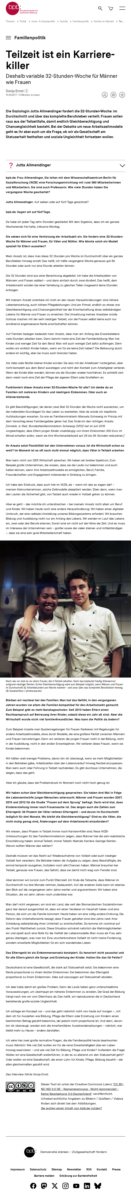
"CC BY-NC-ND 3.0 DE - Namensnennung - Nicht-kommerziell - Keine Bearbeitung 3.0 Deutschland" (82, 1089)
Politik (23, 21)
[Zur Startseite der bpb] (22, 14)
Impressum (17, 1169)
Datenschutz (38, 1169)
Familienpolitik (81, 21)
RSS (89, 1169)
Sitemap (57, 1169)
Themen (10, 21)
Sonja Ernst (17, 91)
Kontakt (102, 1169)
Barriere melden (44, 1175)
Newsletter (74, 1169)
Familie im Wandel (104, 21)
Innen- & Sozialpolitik (43, 21)
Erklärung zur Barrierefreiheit (78, 1175)
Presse (116, 1169)
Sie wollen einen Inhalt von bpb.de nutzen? (71, 1108)
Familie (64, 21)
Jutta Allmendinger (33, 165)
